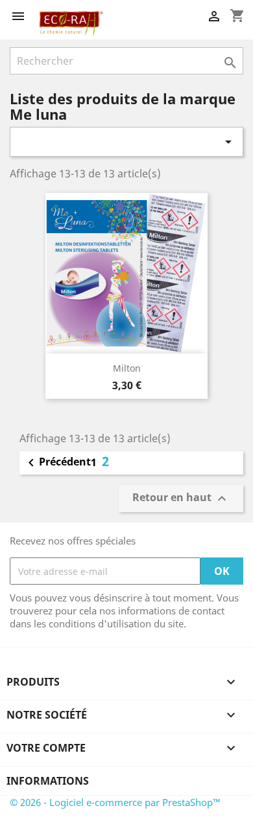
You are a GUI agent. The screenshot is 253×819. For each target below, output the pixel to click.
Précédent (57, 463)
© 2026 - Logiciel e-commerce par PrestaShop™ (115, 802)
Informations (47, 781)
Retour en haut (181, 499)
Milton (127, 368)
